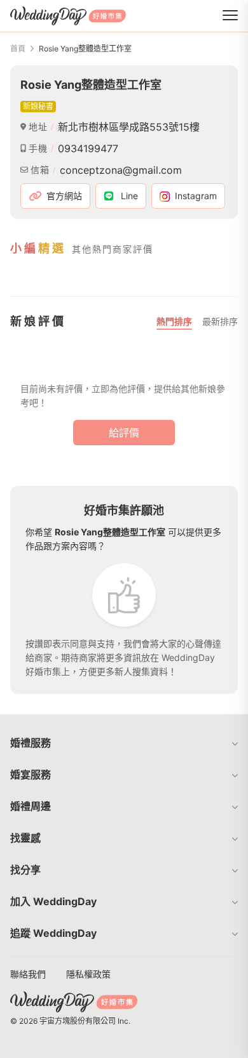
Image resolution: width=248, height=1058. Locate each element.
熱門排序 (174, 321)
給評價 (124, 432)
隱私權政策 (88, 974)
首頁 (17, 48)
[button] (124, 742)
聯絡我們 (28, 974)
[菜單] (230, 16)
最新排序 (220, 321)
